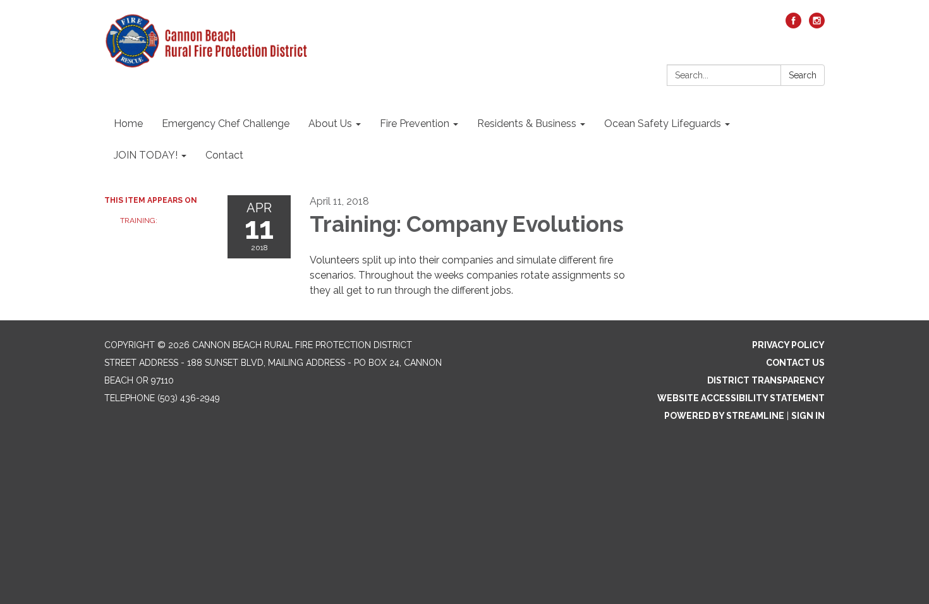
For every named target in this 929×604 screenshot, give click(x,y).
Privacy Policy (788, 345)
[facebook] (793, 25)
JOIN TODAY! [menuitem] (146, 155)
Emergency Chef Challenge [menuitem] (225, 124)
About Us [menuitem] (330, 124)
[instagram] (817, 25)
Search (803, 75)
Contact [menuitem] (224, 155)
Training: (138, 220)
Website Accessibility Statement (741, 398)
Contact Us (795, 363)
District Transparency (766, 380)
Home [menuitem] (128, 124)
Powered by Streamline (724, 416)
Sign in (808, 416)
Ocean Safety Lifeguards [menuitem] (662, 124)
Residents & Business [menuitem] (526, 124)
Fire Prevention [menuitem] (414, 124)
